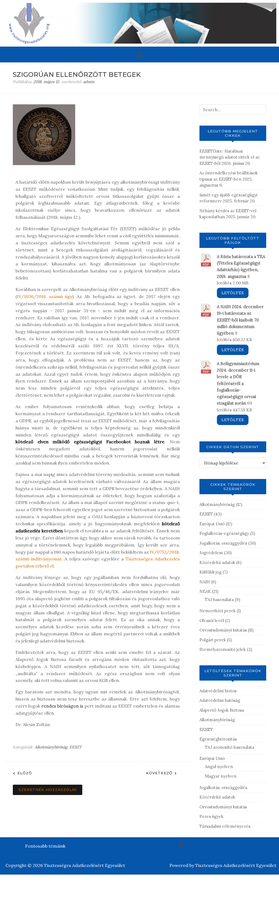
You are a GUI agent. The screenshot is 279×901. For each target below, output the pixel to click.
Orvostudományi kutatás (223, 630)
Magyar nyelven (220, 776)
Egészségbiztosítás (218, 739)
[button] (139, 54)
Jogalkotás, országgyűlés (223, 543)
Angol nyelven (219, 766)
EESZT (75, 747)
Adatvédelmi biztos (217, 690)
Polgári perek (212, 639)
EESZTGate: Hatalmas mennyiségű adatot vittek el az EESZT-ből (229, 157)
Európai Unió (212, 523)
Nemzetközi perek (217, 610)
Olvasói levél (211, 620)
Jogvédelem (211, 552)
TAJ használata (219, 599)
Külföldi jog (210, 572)
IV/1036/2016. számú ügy (44, 296)
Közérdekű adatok (217, 562)
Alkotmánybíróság (51, 747)
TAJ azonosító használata (229, 747)
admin (89, 81)
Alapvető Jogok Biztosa (221, 710)
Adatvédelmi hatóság (219, 700)
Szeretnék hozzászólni (48, 789)
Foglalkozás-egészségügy (224, 533)
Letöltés (233, 292)
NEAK (205, 591)
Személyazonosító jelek (222, 649)
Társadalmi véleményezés (224, 826)
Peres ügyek (211, 816)
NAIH (204, 581)
